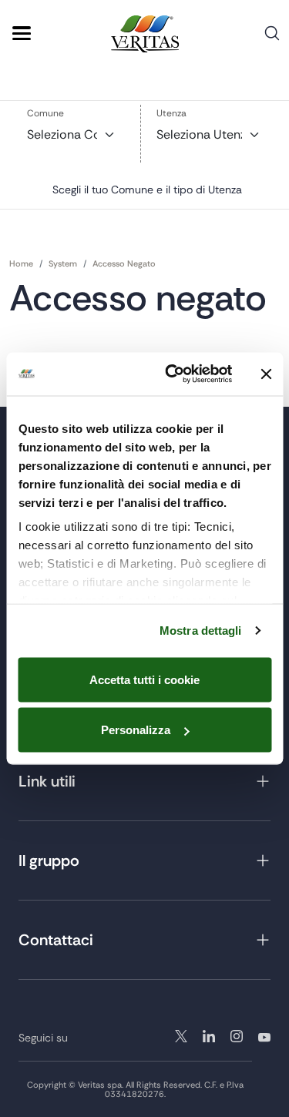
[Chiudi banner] (265, 373)
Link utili (47, 781)
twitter (181, 1036)
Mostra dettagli (201, 630)
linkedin (236, 1036)
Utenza (171, 113)
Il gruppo (48, 860)
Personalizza (135, 729)
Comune (45, 113)
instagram (209, 1036)
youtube (264, 1036)
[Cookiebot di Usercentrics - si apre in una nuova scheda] (172, 374)
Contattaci (55, 940)
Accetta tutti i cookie (144, 679)
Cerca (272, 39)
